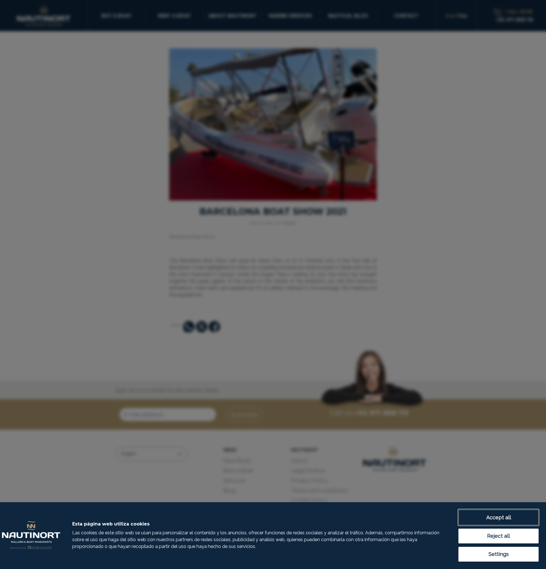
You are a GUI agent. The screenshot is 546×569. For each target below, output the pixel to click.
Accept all (498, 517)
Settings (499, 554)
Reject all (498, 536)
